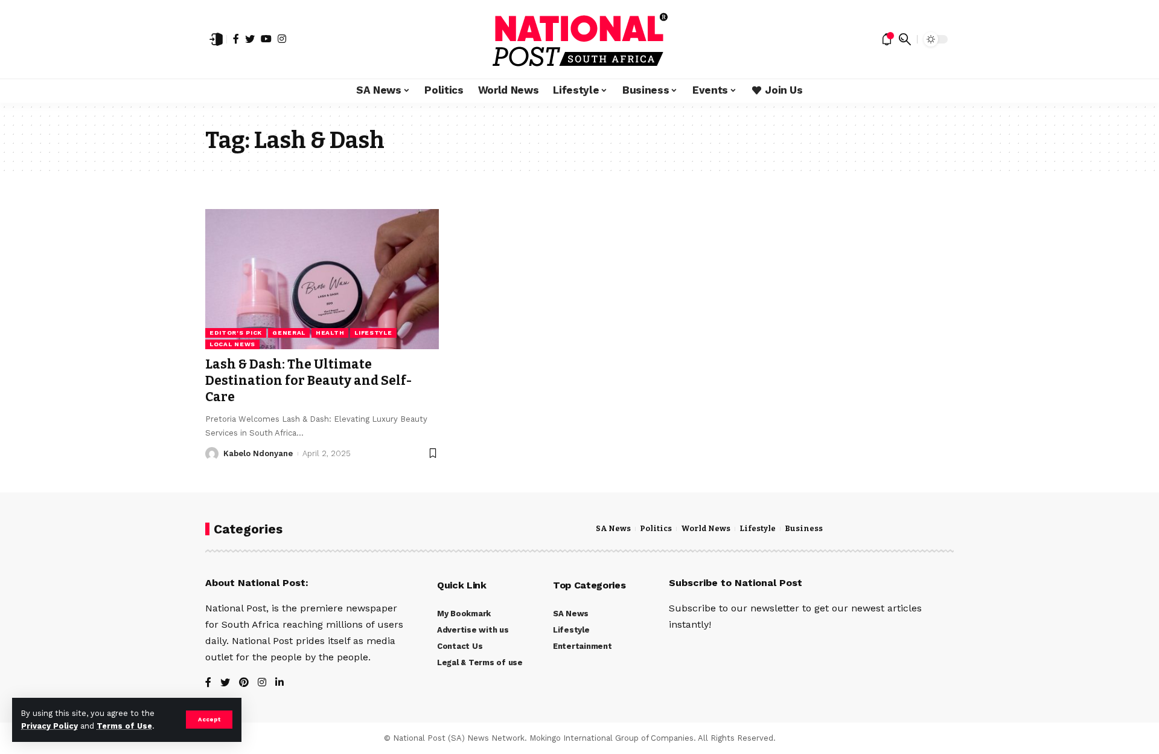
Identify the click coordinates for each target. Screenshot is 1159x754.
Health (330, 332)
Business (804, 528)
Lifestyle (373, 332)
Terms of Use (124, 725)
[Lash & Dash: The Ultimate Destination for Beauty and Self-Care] (322, 279)
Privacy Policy (49, 725)
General (288, 332)
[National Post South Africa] (579, 39)
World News (705, 528)
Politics (656, 528)
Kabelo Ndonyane (258, 453)
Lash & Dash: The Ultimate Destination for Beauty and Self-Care (308, 380)
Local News (232, 344)
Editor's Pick (235, 332)
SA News (613, 528)
